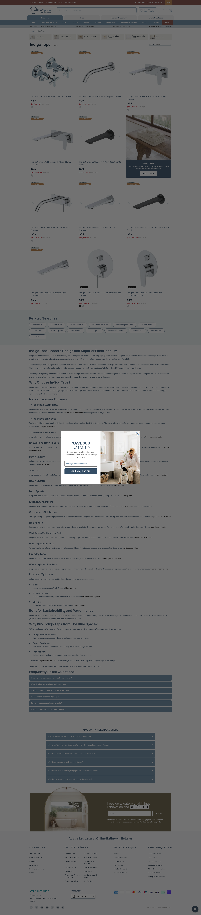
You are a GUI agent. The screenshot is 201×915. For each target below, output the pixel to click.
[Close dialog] (137, 433)
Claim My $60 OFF (81, 471)
